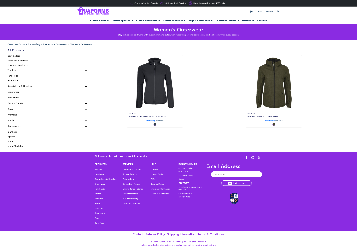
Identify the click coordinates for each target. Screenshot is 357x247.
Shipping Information (160, 188)
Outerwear (61, 44)
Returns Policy (157, 184)
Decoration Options (132, 169)
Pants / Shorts (15, 103)
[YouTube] (259, 157)
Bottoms (99, 208)
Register (270, 11)
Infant (11, 141)
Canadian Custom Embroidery (24, 44)
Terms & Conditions (160, 193)
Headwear (13, 80)
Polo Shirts (13, 97)
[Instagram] (252, 157)
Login (259, 11)
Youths (98, 193)
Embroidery (150, 120)
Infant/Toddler (15, 146)
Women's (12, 114)
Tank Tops (13, 76)
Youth (11, 120)
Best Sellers (14, 56)
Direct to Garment (131, 203)
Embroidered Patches (133, 188)
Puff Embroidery (130, 198)
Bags (10, 109)
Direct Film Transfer (132, 184)
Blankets (12, 132)
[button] (99, 20)
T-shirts (12, 70)
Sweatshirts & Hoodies (20, 86)
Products (48, 44)
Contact (154, 169)
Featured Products (18, 60)
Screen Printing (130, 174)
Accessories (14, 126)
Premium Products (18, 65)
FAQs (153, 179)
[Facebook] (246, 157)
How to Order (157, 174)
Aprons (11, 136)
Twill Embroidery (130, 193)
